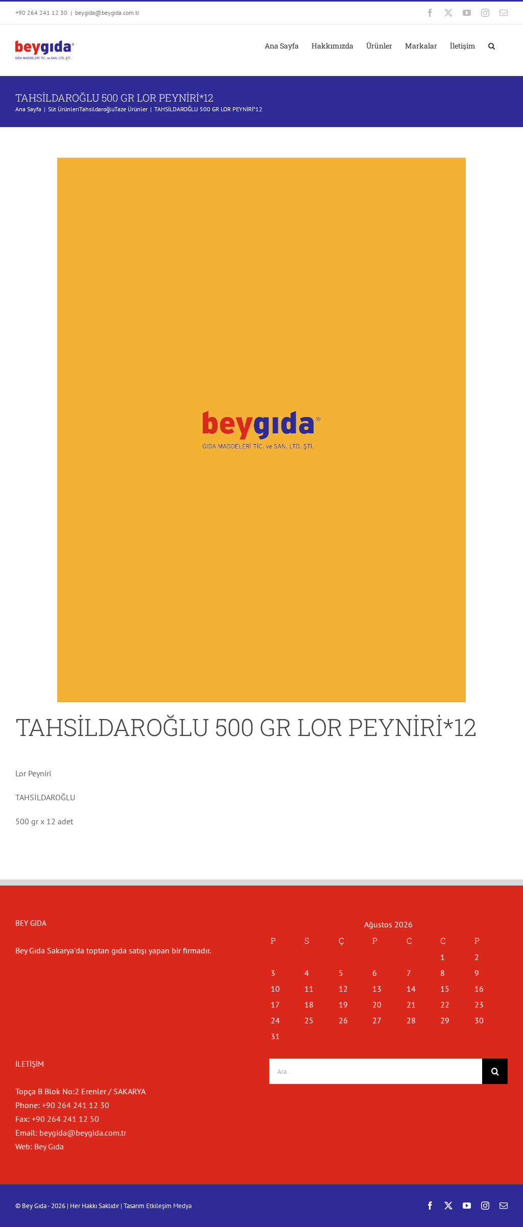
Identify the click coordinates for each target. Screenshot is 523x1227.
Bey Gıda (49, 1146)
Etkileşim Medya (169, 1205)
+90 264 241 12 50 (65, 1119)
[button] (491, 45)
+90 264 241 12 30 (75, 1105)
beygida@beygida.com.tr (107, 12)
